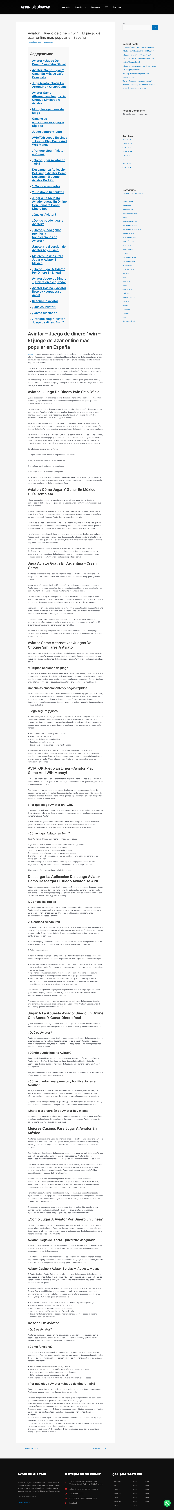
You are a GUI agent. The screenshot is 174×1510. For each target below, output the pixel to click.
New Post (127, 281)
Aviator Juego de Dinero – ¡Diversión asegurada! (49, 280)
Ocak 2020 (127, 167)
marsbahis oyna (129, 257)
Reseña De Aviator (45, 301)
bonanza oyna (128, 233)
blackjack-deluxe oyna (132, 229)
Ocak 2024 (127, 147)
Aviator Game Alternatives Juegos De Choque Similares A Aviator (49, 98)
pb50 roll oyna (128, 297)
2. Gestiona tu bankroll (48, 192)
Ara (124, 23)
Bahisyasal (127, 205)
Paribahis (126, 293)
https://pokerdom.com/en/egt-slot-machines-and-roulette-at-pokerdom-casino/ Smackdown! (138, 58)
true (124, 317)
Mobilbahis (127, 265)
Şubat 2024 (127, 143)
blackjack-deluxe (130, 225)
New (124, 277)
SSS (106, 7)
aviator (30, 354)
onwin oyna (127, 289)
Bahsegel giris (128, 209)
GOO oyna (127, 245)
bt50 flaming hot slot (131, 237)
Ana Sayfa (66, 7)
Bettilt (125, 217)
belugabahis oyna (130, 213)
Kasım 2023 (127, 155)
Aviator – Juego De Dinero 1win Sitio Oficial (49, 62)
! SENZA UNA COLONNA (133, 193)
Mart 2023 (127, 163)
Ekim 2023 (127, 159)
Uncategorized (35, 42)
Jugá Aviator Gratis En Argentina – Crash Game (49, 84)
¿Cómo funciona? (44, 313)
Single (125, 305)
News (125, 285)
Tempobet (127, 309)
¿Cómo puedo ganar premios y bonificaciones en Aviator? (46, 235)
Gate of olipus (128, 241)
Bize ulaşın (117, 7)
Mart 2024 (127, 139)
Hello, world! (128, 249)
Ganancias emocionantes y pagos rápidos (48, 122)
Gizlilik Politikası (24, 1503)
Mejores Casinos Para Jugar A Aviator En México (47, 259)
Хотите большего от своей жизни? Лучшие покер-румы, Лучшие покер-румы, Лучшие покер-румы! (139, 84)
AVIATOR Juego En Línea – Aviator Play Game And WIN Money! (49, 141)
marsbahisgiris (129, 261)
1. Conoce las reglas (46, 186)
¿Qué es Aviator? (44, 214)
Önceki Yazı (31, 1448)
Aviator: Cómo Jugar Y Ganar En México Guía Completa (48, 73)
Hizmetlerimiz (80, 7)
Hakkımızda (95, 7)
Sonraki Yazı (99, 1448)
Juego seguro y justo (47, 131)
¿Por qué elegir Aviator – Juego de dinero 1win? (49, 320)
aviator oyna (128, 201)
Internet (126, 253)
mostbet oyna (128, 269)
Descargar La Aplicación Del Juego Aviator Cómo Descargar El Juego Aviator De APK (49, 175)
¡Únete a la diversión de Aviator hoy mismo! (49, 248)
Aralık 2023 (127, 151)
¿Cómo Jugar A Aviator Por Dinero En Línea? (48, 270)
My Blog (126, 273)
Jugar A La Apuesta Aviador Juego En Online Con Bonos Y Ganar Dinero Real (49, 203)
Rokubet (126, 301)
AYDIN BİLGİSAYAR (35, 7)
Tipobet (126, 313)
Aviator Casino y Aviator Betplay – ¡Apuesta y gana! (49, 291)
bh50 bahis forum (130, 221)
